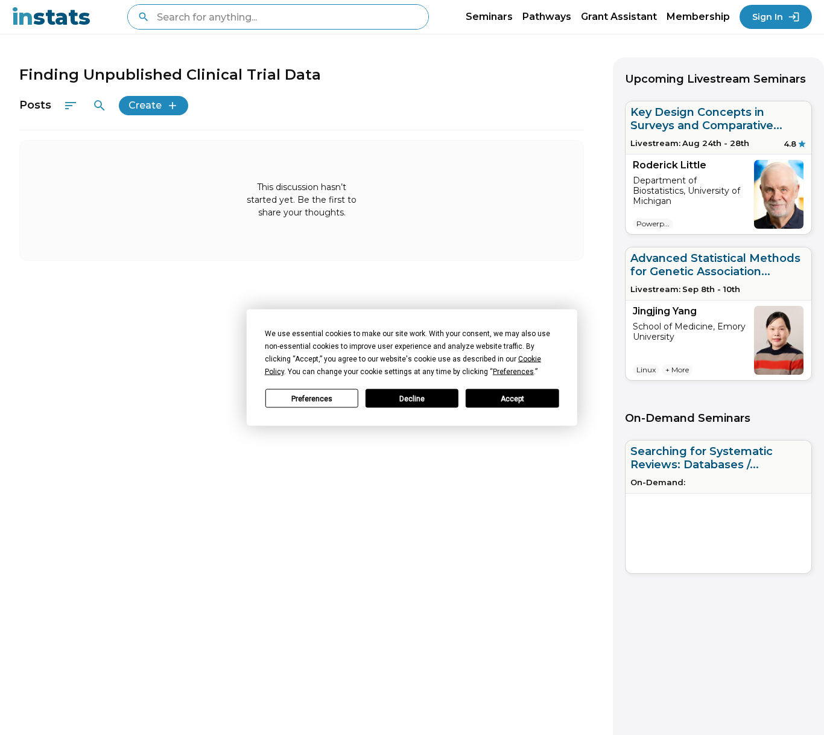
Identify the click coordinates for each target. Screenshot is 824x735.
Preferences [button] (513, 372)
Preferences (311, 398)
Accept (512, 398)
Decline (412, 398)
